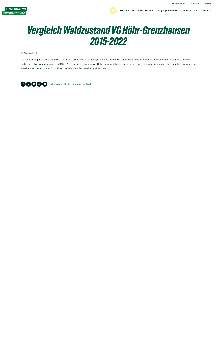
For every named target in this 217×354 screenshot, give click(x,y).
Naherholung (56, 84)
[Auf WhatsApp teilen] (39, 84)
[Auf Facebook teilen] (23, 84)
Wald (88, 84)
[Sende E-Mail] (44, 84)
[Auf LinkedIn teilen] (28, 84)
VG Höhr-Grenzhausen (74, 84)
